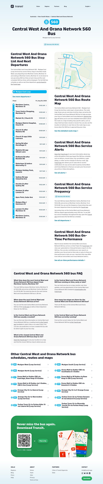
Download (86, 478)
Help (12, 477)
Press (12, 475)
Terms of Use (34, 480)
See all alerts (60, 173)
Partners (56, 6)
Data (53, 472)
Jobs (31, 475)
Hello (13, 467)
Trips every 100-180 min (52, 44)
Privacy (32, 477)
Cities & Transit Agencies (60, 470)
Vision (38, 6)
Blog (65, 6)
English (87, 6)
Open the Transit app (61, 154)
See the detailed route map (66, 131)
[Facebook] (87, 473)
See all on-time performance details (69, 260)
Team (31, 472)
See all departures (62, 220)
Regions (47, 6)
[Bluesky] (85, 473)
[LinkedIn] (89, 473)
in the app (26, 307)
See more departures (21, 96)
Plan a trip (43, 441)
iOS (24, 450)
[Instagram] (82, 473)
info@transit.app (87, 470)
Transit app (84, 207)
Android (29, 450)
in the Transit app (75, 322)
